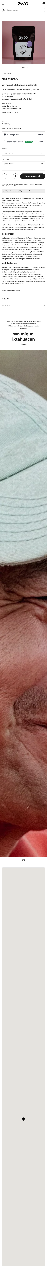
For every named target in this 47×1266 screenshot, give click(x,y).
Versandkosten (16, 128)
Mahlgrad (5, 159)
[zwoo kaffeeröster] (23, 3)
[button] (4, 176)
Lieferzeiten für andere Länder (10, 186)
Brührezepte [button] (6, 305)
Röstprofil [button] (5, 299)
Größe (4, 149)
